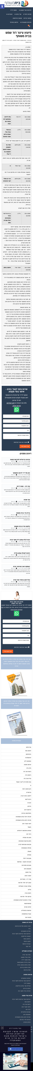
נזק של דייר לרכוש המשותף (21, 473)
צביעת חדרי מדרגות (25, 1019)
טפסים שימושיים (25, 978)
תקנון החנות (27, 941)
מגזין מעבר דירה (25, 960)
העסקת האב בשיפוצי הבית (21, 566)
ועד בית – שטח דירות (23, 486)
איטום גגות (27, 1002)
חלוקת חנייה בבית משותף (22, 526)
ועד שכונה (27, 500)
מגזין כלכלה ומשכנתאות (23, 962)
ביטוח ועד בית (26, 1004)
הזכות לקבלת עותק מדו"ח (22, 553)
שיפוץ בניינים (26, 988)
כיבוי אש (28, 1009)
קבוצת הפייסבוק (25, 936)
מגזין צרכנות (27, 970)
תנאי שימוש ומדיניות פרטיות (22, 926)
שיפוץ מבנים (27, 1022)
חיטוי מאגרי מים (26, 1007)
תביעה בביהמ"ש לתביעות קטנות (20, 459)
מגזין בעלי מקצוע (25, 957)
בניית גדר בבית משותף (23, 513)
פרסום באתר (26, 939)
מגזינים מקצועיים (25, 931)
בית (29, 928)
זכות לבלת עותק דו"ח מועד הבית (20, 540)
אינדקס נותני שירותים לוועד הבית (21, 934)
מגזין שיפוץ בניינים (25, 967)
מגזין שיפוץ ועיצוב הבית (23, 965)
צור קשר (28, 946)
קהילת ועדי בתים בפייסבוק (23, 986)
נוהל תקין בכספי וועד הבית (21, 580)
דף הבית (29, 40)
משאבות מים (26, 1014)
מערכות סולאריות (25, 1012)
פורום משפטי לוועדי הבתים (19, 40)
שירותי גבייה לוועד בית (24, 991)
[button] (2, 6)
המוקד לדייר (27, 983)
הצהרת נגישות (26, 944)
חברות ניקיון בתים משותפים (22, 1017)
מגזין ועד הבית (26, 955)
